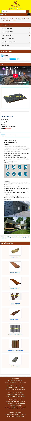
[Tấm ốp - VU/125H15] (15, 251)
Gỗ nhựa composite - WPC (8, 42)
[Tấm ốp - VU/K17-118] (15, 97)
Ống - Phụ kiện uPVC (7, 35)
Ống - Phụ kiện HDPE (7, 32)
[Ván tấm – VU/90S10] (15, 359)
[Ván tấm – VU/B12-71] (15, 297)
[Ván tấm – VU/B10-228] (15, 266)
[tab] (3, 135)
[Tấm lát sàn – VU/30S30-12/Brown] (15, 344)
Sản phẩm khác (6, 45)
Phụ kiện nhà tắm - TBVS (8, 38)
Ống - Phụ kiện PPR (7, 28)
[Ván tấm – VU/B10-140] (15, 282)
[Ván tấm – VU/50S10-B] (15, 313)
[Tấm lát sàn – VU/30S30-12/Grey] (15, 328)
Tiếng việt (12, 8)
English (20, 8)
